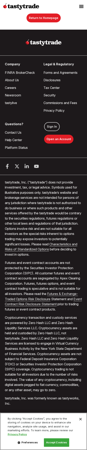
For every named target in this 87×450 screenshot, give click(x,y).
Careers (10, 88)
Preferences (29, 442)
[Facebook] (7, 166)
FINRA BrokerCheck (20, 73)
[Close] (80, 419)
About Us (12, 80)
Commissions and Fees (60, 103)
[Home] (44, 42)
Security (50, 95)
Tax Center (52, 88)
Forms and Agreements (60, 73)
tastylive (11, 103)
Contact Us (13, 132)
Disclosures (52, 80)
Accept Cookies (56, 442)
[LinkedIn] (26, 166)
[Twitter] (17, 166)
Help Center (13, 140)
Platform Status (16, 148)
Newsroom (13, 95)
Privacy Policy (54, 110)
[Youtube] (36, 166)
